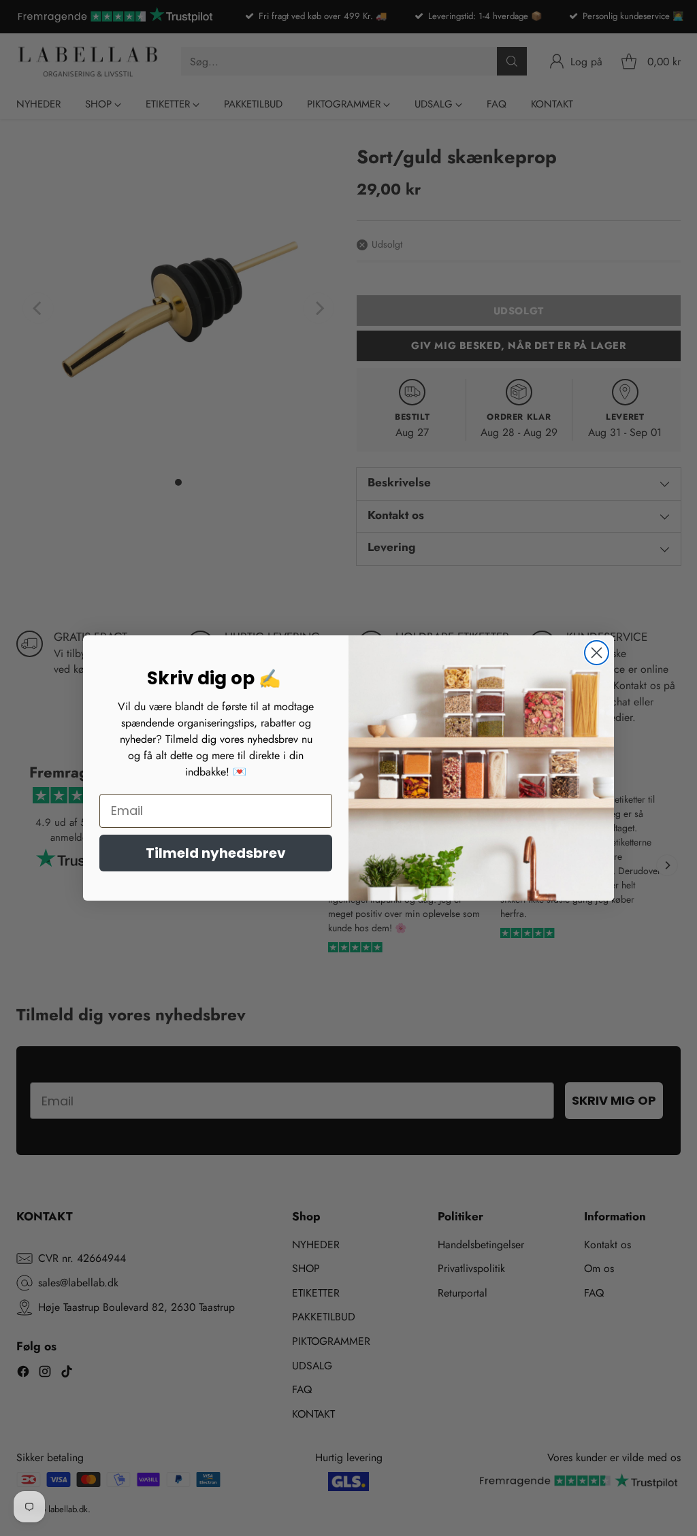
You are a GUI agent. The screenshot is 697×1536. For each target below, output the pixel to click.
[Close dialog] (597, 653)
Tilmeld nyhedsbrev (216, 853)
